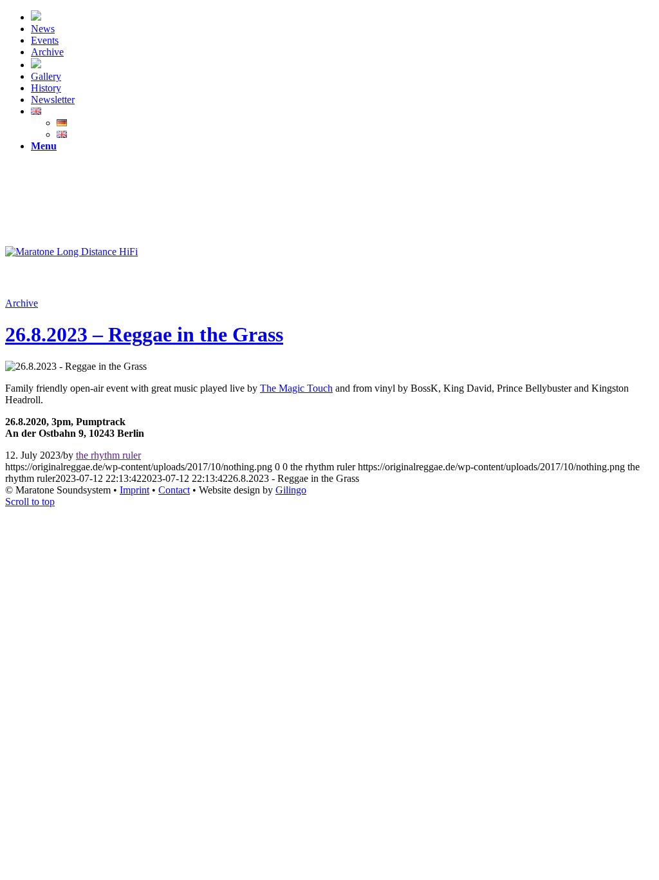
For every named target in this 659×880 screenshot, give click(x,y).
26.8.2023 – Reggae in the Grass (144, 334)
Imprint (134, 489)
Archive (21, 303)
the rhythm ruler (108, 455)
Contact (174, 489)
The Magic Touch (296, 388)
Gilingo (290, 489)
